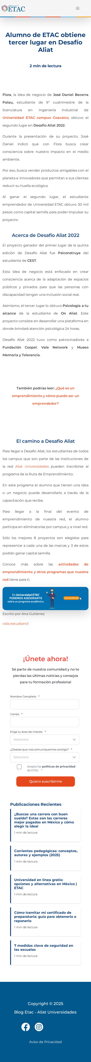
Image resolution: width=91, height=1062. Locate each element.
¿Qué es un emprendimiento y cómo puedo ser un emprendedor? (45, 396)
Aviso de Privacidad (45, 1042)
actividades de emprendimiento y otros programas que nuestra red (45, 572)
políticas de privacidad (58, 766)
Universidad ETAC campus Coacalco (36, 118)
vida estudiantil (16, 624)
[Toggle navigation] (77, 8)
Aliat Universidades (32, 466)
